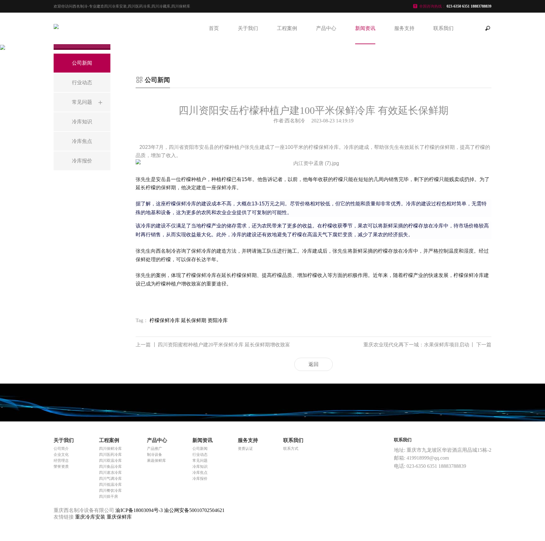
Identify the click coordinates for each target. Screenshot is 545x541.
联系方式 (290, 448)
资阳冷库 (218, 320)
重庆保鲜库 (119, 517)
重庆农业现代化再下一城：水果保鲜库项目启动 (427, 344)
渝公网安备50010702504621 (194, 510)
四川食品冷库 (110, 466)
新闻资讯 (365, 28)
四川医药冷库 (110, 454)
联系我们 (443, 28)
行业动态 (200, 454)
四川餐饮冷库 (110, 490)
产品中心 (326, 28)
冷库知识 (200, 466)
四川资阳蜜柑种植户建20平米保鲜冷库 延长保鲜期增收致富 (213, 344)
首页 (214, 28)
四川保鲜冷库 (110, 448)
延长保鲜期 (193, 320)
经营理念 (61, 460)
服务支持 (404, 28)
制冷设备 (154, 454)
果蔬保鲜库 (156, 460)
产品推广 (154, 448)
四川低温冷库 (110, 484)
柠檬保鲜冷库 (164, 320)
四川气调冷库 (110, 478)
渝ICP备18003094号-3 (139, 510)
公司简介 (61, 448)
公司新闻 (200, 448)
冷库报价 (200, 478)
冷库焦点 (200, 472)
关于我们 (248, 28)
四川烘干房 (108, 496)
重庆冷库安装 (91, 517)
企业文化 (61, 454)
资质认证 (245, 448)
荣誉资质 (61, 466)
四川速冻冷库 (110, 472)
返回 (313, 364)
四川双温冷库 (110, 460)
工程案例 (287, 28)
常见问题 (200, 460)
